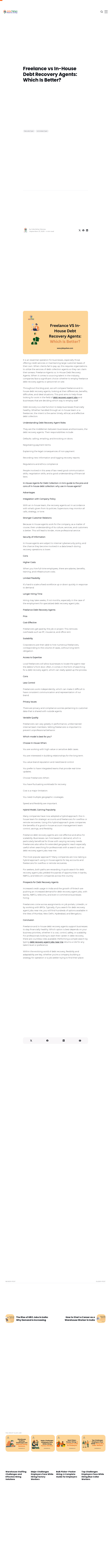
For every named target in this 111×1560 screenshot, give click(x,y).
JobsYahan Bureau (39, 229)
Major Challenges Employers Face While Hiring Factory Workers (42, 1475)
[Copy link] (80, 1040)
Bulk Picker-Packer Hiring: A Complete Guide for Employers (66, 1474)
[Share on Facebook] (82, 230)
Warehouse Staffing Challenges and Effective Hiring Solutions (16, 1475)
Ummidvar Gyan (42, 131)
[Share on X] (79, 230)
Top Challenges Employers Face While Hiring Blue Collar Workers (93, 1475)
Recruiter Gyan (29, 131)
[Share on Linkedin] (86, 230)
